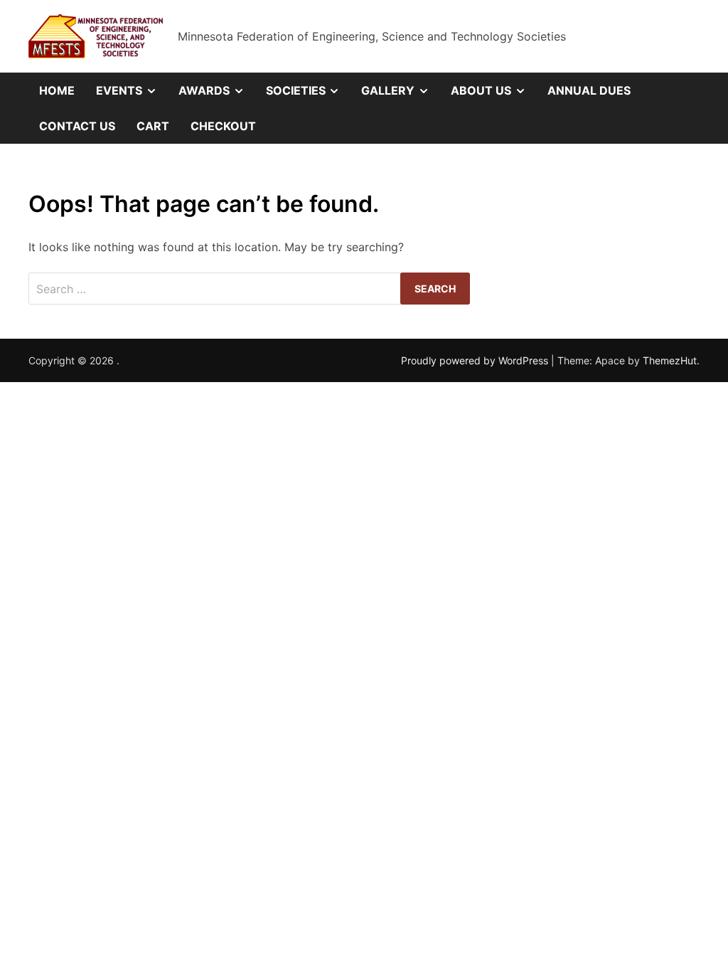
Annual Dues (589, 90)
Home (57, 90)
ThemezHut (670, 360)
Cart (152, 126)
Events (132, 95)
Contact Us (77, 126)
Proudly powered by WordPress (476, 360)
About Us (494, 95)
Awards (216, 95)
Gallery (400, 95)
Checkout (223, 126)
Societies (308, 95)
